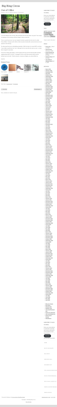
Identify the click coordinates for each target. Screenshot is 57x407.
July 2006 (48, 278)
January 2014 (49, 147)
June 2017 (48, 108)
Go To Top (53, 397)
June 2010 (48, 210)
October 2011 (49, 186)
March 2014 (48, 144)
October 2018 (49, 98)
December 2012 (49, 166)
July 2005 (48, 295)
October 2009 (49, 221)
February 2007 (49, 268)
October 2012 (49, 169)
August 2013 (48, 154)
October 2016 (49, 115)
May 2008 (48, 246)
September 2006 (49, 275)
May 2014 (48, 141)
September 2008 (49, 240)
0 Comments (21, 12)
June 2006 (48, 279)
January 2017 (49, 112)
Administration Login (46, 397)
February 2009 (49, 233)
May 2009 (48, 228)
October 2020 (49, 89)
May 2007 (48, 263)
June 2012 (48, 175)
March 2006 (48, 284)
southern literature (47, 36)
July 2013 (48, 156)
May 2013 (48, 159)
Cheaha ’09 (26, 71)
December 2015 (49, 124)
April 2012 (48, 178)
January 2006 (49, 286)
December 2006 (49, 271)
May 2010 (48, 211)
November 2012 (49, 167)
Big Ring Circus (11, 5)
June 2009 (48, 227)
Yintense (18, 71)
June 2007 (48, 262)
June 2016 (48, 119)
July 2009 (48, 225)
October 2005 (49, 291)
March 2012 (48, 179)
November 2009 (49, 220)
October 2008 (49, 239)
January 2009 (49, 234)
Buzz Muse (48, 305)
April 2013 (48, 160)
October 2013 (49, 151)
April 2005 (48, 300)
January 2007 (49, 269)
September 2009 (49, 223)
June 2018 (48, 101)
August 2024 (48, 77)
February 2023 (49, 80)
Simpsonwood (49, 49)
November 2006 (49, 272)
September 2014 (49, 135)
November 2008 (49, 237)
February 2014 (49, 146)
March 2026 (48, 69)
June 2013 (48, 157)
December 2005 (49, 288)
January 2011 (49, 199)
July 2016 (48, 118)
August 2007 (48, 259)
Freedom (48, 32)
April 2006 (48, 282)
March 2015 (48, 130)
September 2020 (49, 90)
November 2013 (49, 150)
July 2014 (48, 138)
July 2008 (48, 243)
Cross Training (4, 71)
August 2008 (48, 241)
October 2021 (49, 85)
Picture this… (48, 46)
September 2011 (49, 188)
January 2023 (49, 82)
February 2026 (49, 70)
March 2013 (48, 162)
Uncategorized (9, 84)
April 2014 (48, 143)
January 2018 (49, 105)
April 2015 (48, 128)
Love (46, 34)
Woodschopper (37, 89)
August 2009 (48, 224)
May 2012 (48, 176)
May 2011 (48, 194)
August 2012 (48, 172)
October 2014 (49, 134)
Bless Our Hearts (49, 303)
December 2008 (49, 236)
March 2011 (48, 196)
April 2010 (48, 212)
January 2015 (49, 131)
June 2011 (48, 192)
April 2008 (48, 247)
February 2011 (49, 198)
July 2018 (48, 99)
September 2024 (49, 76)
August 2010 (48, 207)
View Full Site (28, 402)
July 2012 (48, 173)
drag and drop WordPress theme (18, 397)
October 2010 (49, 204)
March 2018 (48, 103)
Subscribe (47, 23)
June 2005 (48, 297)
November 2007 (49, 255)
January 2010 (49, 217)
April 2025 (48, 73)
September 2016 (49, 117)
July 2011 (48, 191)
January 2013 (49, 164)
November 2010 (49, 202)
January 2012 (49, 182)
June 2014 (48, 140)
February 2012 (49, 180)
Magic (50, 34)
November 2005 (49, 289)
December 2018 (49, 96)
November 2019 (49, 95)
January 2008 (49, 252)
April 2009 (48, 230)
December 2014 (49, 133)
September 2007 (49, 257)
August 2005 (48, 294)
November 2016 (49, 114)
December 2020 (49, 86)
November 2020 (49, 88)
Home (45, 342)
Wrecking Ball (49, 306)
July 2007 (48, 260)
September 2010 (49, 205)
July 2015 (48, 125)
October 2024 (49, 74)
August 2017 (48, 106)
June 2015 (48, 127)
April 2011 (48, 195)
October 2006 (49, 273)
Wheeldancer (48, 318)
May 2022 (48, 83)
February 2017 (49, 111)
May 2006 (48, 281)
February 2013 (49, 163)
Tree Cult (4, 89)
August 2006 (48, 276)
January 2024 (49, 79)
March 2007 (48, 266)
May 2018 (48, 102)
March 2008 (48, 249)
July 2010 (48, 208)
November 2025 (49, 72)
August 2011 (48, 189)
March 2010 (48, 214)
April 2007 (48, 265)
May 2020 (48, 93)
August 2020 (48, 92)
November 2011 (49, 185)
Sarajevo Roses (49, 56)
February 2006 (49, 285)
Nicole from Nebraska (50, 312)
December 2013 (49, 149)
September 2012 (49, 170)
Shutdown (11, 71)
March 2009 (48, 231)
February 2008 (49, 250)
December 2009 (49, 218)
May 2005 (48, 298)
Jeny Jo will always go (50, 314)
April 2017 (48, 109)
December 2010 (49, 201)
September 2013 (49, 153)
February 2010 (49, 215)
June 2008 (48, 244)
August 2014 (48, 137)
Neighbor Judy (49, 308)
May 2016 (48, 121)
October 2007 (49, 256)
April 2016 (48, 122)
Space (52, 36)
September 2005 (49, 292)
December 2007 (49, 253)
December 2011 (49, 183)
